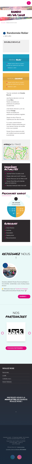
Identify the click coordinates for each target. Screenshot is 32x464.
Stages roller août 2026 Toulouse (16, 176)
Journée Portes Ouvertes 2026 (15, 173)
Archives (8, 230)
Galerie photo (10, 235)
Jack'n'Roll (16, 324)
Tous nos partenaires (15, 348)
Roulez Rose (3, 3)
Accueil (3, 22)
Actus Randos (10, 228)
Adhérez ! (23, 296)
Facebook (18, 289)
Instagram (25, 289)
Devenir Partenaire (6, 381)
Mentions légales (20, 447)
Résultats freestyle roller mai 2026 (16, 185)
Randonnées (5, 372)
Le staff (4, 375)
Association (9, 233)
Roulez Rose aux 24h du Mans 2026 (17, 178)
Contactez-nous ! (6, 378)
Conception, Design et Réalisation (16, 449)
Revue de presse (11, 238)
